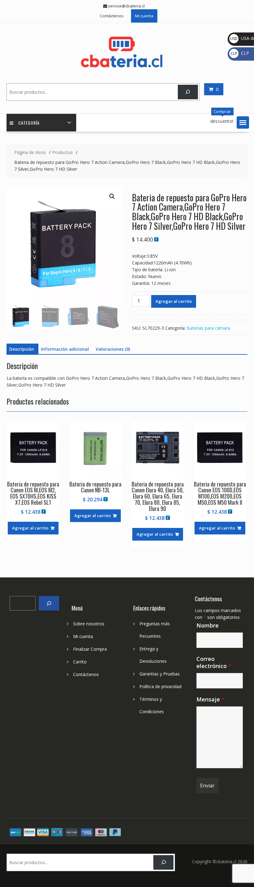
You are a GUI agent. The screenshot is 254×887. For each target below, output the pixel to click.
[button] (243, 122)
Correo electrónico (213, 662)
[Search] (49, 603)
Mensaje (210, 699)
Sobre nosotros (88, 624)
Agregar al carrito (173, 301)
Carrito (80, 662)
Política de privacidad (160, 686)
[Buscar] (188, 92)
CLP (240, 53)
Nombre (207, 625)
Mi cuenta (144, 16)
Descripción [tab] (21, 349)
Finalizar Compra (90, 649)
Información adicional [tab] (65, 349)
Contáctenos (112, 16)
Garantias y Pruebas (159, 674)
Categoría (29, 122)
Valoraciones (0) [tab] (113, 349)
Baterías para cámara (208, 328)
